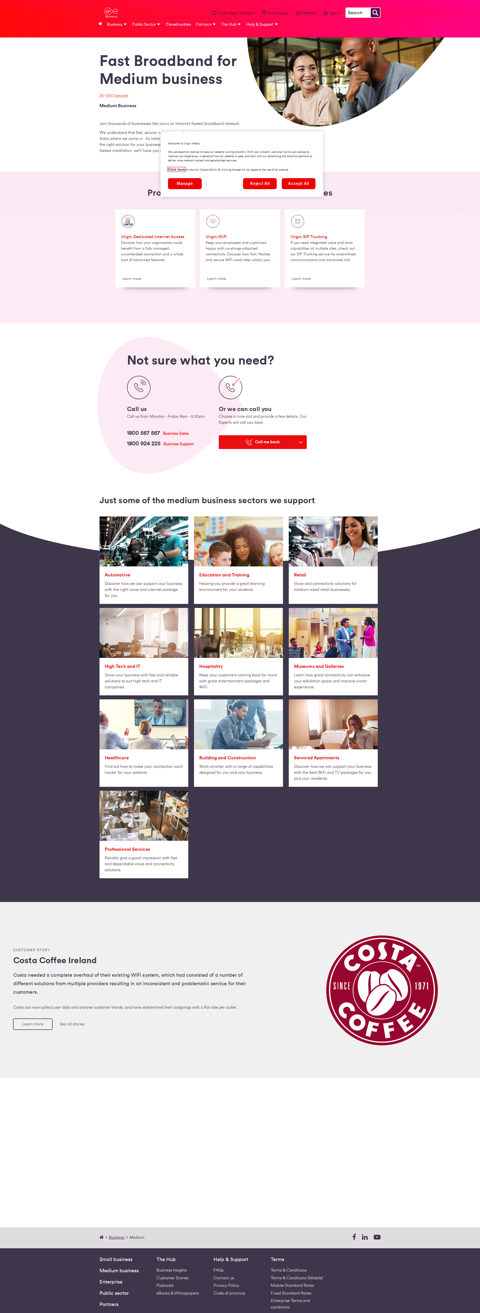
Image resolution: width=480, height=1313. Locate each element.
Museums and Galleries (319, 666)
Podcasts (165, 1285)
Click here (176, 169)
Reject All (260, 183)
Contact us (224, 1278)
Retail (300, 575)
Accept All (298, 183)
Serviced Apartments (316, 758)
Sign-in (335, 13)
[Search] (375, 12)
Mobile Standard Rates (292, 1285)
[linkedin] (365, 1237)
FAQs (219, 1270)
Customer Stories (172, 1278)
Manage (185, 183)
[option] (155, 250)
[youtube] (377, 1237)
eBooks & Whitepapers (177, 1293)
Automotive (117, 575)
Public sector (114, 1293)
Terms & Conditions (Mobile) (297, 1278)
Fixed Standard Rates (291, 1293)
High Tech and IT (122, 666)
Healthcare (117, 758)
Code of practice (229, 1293)
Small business (116, 1259)
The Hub (166, 1259)
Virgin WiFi (216, 237)
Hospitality (211, 666)
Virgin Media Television (236, 13)
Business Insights (171, 1270)
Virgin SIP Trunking (309, 237)
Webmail (309, 13)
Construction (178, 24)
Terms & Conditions (288, 1270)
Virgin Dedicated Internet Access (153, 237)
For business (278, 13)
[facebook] (354, 1237)
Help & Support (231, 1259)
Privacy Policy (226, 1285)
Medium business (119, 1270)
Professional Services (127, 849)
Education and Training (224, 575)
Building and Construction (227, 758)
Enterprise (111, 1282)
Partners (109, 1304)
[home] (104, 1237)
